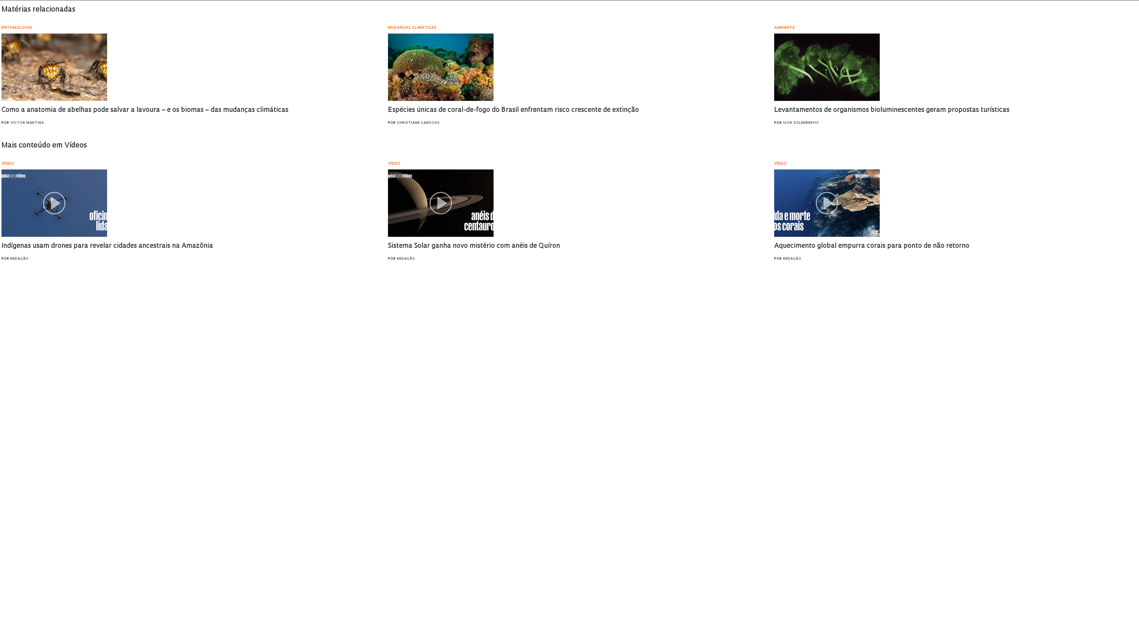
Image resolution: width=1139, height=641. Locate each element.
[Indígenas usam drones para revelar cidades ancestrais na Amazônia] (54, 203)
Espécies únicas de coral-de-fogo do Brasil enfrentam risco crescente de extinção (513, 110)
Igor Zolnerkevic (801, 123)
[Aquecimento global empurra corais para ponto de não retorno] (827, 203)
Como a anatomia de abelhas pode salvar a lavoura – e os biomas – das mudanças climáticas (144, 110)
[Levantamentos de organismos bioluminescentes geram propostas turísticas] (827, 67)
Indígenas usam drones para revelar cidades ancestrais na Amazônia (107, 246)
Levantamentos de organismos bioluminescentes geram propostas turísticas (891, 110)
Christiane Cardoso (418, 123)
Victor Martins (27, 123)
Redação (19, 259)
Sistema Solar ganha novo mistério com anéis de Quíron (474, 246)
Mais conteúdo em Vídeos (44, 145)
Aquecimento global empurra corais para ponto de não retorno (871, 246)
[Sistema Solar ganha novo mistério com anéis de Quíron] (441, 203)
